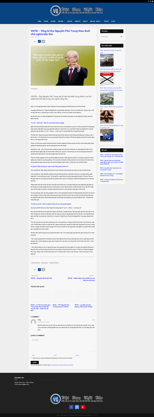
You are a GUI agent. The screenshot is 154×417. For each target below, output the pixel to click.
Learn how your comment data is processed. (62, 365)
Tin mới (46, 21)
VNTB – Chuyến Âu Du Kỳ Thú (41, 278)
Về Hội (113, 21)
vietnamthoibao (94, 415)
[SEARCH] (121, 36)
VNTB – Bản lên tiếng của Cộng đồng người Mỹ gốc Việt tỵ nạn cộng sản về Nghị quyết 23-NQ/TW (111, 162)
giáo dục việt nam (35, 262)
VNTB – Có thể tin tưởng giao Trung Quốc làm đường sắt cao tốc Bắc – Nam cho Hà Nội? (40, 307)
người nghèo (45, 262)
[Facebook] (71, 407)
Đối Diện (53, 21)
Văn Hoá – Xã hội (95, 21)
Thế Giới (106, 21)
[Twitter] (77, 407)
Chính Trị (77, 21)
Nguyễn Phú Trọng (54, 262)
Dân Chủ (69, 21)
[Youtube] (83, 407)
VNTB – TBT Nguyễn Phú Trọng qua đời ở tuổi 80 (61, 306)
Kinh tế (85, 21)
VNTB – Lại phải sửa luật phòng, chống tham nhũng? (84, 306)
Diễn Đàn (60, 21)
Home (39, 21)
